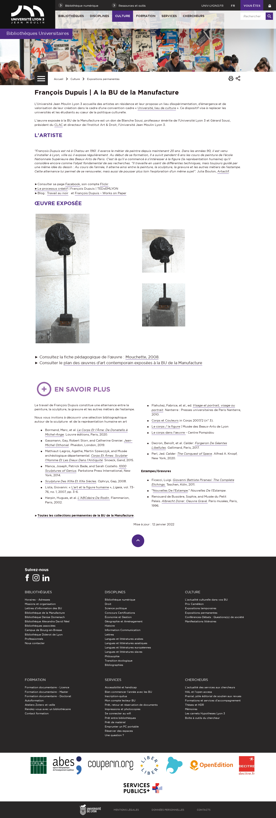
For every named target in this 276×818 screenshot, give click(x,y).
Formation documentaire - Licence (47, 687)
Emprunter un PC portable (122, 726)
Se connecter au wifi (118, 713)
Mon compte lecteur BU (120, 700)
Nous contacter (35, 643)
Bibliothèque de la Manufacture (45, 612)
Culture (122, 16)
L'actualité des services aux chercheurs (210, 687)
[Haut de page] (138, 540)
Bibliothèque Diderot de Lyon (44, 634)
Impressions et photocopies (122, 709)
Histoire (110, 625)
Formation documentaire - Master (46, 691)
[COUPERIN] (111, 765)
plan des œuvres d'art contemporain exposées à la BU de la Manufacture (133, 363)
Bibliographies (114, 664)
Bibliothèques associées (40, 625)
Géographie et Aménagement (124, 621)
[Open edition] (211, 765)
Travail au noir (57, 193)
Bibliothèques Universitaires (37, 33)
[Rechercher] (269, 16)
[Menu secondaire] (41, 78)
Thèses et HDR (194, 704)
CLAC (58, 124)
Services (169, 16)
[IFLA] (38, 766)
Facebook (72, 184)
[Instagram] (36, 578)
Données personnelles (168, 810)
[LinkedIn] (45, 578)
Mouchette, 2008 (141, 357)
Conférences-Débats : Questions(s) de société (214, 617)
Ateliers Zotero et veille (40, 704)
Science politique (116, 608)
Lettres (109, 634)
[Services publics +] (142, 788)
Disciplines (99, 16)
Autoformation (34, 700)
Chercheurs (193, 16)
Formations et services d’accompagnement (213, 700)
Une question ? (114, 735)
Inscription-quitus (116, 696)
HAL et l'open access (198, 691)
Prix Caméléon (194, 604)
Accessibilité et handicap (121, 687)
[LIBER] (149, 765)
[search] (255, 16)
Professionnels (34, 638)
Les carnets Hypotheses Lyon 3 (205, 713)
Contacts (203, 810)
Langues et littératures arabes (124, 638)
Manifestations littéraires (200, 621)
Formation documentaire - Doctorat (48, 696)
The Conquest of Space (194, 453)
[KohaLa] (174, 765)
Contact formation (37, 713)
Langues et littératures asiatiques (126, 643)
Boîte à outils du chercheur (202, 718)
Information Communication (122, 630)
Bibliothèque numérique (120, 599)
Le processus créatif (53, 188)
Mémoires (191, 709)
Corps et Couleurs (165, 420)
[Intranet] (269, 5)
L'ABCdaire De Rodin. (94, 498)
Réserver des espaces (119, 730)
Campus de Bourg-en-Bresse (43, 630)
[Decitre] (246, 765)
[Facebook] (27, 578)
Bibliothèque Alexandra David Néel (47, 621)
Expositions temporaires (200, 608)
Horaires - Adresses (37, 599)
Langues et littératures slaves (123, 651)
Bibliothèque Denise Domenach (45, 617)
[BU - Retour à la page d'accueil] (27, 14)
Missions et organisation (40, 604)
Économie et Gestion (118, 617)
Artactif (223, 171)
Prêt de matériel (115, 722)
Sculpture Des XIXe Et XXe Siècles (70, 481)
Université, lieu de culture (157, 108)
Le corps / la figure (166, 426)
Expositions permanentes (103, 79)
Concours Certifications (120, 612)
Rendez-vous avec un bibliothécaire (48, 709)
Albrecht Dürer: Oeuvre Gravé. (185, 501)
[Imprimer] (231, 79)
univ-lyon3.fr (212, 5)
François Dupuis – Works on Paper (100, 193)
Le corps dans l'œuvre (169, 432)
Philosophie (112, 656)
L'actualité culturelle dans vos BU (206, 599)
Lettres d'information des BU (43, 608)
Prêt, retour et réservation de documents (131, 704)
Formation (145, 16)
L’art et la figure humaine (90, 487)
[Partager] (238, 79)
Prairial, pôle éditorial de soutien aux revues (213, 696)
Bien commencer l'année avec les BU (128, 691)
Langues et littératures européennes (128, 647)
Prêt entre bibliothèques (120, 718)
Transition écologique (118, 660)
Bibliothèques (71, 16)
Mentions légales (126, 810)
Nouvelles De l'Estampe (170, 490)
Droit (108, 604)
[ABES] (67, 765)
